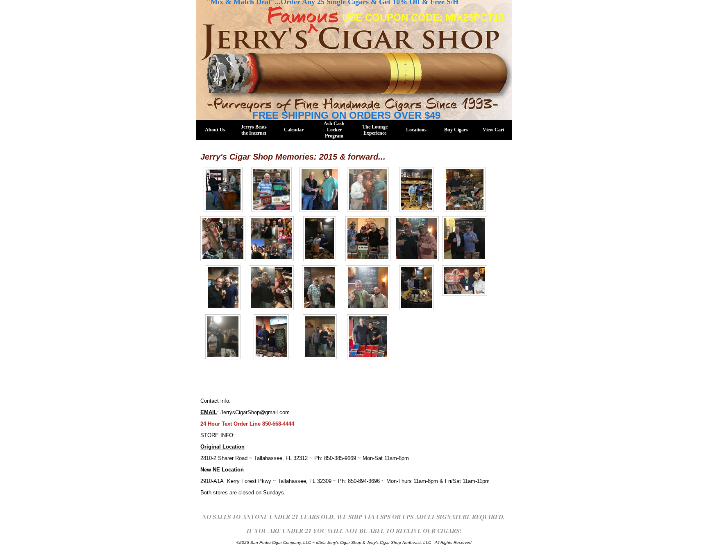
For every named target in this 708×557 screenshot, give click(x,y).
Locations (416, 130)
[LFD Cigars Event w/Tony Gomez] (222, 238)
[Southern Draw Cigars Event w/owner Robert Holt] (416, 238)
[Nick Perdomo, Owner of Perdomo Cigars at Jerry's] (416, 189)
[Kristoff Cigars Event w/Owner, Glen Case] (464, 238)
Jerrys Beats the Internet (254, 130)
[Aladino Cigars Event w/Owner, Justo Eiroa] (416, 287)
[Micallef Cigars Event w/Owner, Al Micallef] (271, 238)
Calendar (294, 130)
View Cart (493, 130)
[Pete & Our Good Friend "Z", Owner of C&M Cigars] (464, 280)
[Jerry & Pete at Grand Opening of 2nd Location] (320, 189)
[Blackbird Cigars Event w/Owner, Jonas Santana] (368, 336)
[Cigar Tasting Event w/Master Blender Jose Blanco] (223, 287)
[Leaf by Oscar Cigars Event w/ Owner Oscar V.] (368, 287)
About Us (215, 130)
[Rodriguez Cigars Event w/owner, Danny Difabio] (222, 336)
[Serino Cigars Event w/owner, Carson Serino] (271, 336)
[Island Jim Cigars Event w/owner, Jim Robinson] (319, 287)
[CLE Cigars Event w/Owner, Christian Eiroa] (319, 238)
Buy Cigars (456, 130)
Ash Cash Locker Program (334, 130)
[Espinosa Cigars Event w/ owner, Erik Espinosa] (367, 238)
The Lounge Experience (375, 130)
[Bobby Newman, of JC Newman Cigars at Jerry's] (368, 189)
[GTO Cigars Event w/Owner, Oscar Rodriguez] (271, 287)
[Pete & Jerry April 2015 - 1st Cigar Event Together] (271, 189)
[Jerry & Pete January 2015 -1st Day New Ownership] (223, 189)
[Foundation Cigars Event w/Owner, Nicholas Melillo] (464, 189)
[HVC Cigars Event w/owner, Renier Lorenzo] (320, 336)
